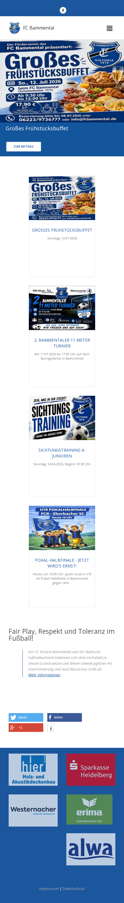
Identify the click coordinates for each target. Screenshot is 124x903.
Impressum (49, 888)
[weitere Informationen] (51, 728)
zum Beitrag (24, 146)
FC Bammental (38, 28)
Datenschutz (74, 888)
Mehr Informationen (44, 674)
